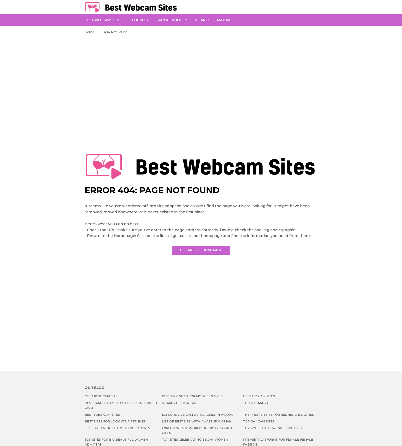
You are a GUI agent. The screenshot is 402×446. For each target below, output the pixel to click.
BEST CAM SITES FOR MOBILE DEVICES (192, 396)
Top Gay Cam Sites (259, 421)
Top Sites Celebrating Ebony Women (195, 439)
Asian (200, 20)
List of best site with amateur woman (197, 421)
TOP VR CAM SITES (257, 403)
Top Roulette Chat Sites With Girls (274, 428)
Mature (224, 20)
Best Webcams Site (103, 20)
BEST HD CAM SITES (259, 396)
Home (89, 32)
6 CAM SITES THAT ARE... (181, 403)
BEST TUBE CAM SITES (102, 414)
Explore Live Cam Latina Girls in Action (197, 414)
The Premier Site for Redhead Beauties (278, 414)
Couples (140, 20)
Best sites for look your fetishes (115, 421)
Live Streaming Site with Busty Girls (117, 428)
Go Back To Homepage (201, 250)
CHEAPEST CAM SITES (102, 396)
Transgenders (170, 20)
